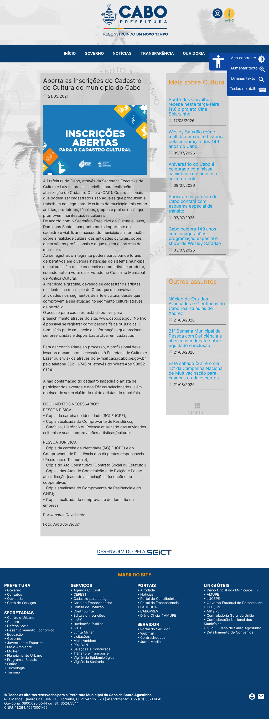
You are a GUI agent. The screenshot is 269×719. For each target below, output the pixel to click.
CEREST (80, 594)
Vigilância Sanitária (89, 662)
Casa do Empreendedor (93, 603)
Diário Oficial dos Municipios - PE (234, 590)
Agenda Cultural (87, 590)
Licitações (82, 636)
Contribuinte (84, 611)
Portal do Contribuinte (158, 598)
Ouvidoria (15, 598)
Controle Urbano (20, 617)
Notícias (146, 594)
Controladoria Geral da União (230, 615)
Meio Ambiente (19, 647)
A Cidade (147, 590)
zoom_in (262, 69)
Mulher (13, 651)
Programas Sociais (22, 659)
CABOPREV (149, 611)
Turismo (13, 672)
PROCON (81, 645)
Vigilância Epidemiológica (94, 657)
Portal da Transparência (159, 603)
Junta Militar (84, 632)
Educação (15, 634)
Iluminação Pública (88, 624)
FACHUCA (148, 607)
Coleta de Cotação (89, 607)
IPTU (77, 628)
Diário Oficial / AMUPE (158, 615)
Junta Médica (151, 642)
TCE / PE (214, 607)
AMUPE (213, 594)
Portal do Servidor (155, 629)
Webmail (147, 633)
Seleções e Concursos (92, 649)
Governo (14, 590)
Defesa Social (18, 626)
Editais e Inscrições (89, 615)
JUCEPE (213, 598)
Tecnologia (16, 668)
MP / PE (213, 611)
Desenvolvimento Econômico (30, 630)
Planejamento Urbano (24, 655)
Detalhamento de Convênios (230, 632)
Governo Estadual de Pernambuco (235, 603)
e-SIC (78, 619)
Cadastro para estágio (92, 598)
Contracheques (152, 637)
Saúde (12, 664)
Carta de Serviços (21, 603)
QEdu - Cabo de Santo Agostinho (234, 628)
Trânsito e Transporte (91, 653)
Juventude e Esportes (25, 643)
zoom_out (261, 79)
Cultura (13, 622)
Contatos (14, 594)
